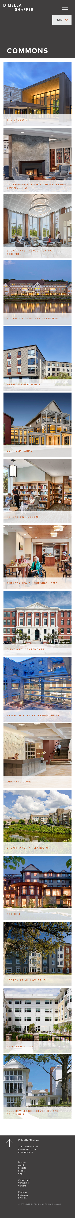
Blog (20, 1174)
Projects (22, 1168)
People (21, 1171)
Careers (22, 1186)
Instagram (23, 1195)
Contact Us (23, 1183)
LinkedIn (22, 1198)
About (21, 1165)
